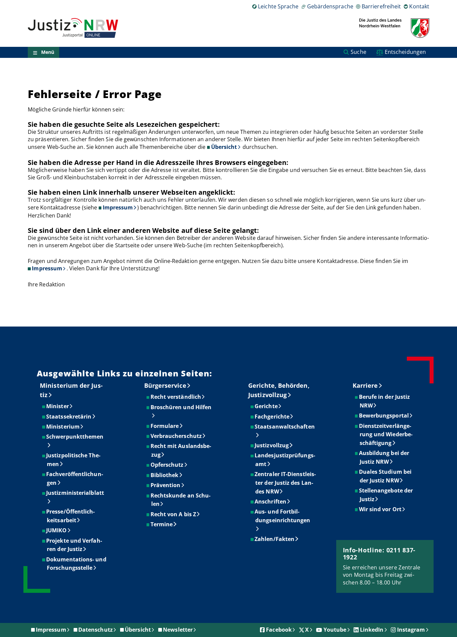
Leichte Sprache (278, 6)
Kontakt (419, 6)
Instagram (411, 629)
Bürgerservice (165, 385)
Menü (47, 52)
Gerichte (266, 406)
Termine (162, 524)
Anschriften (270, 501)
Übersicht (224, 147)
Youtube (335, 629)
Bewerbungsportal (384, 415)
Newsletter (178, 629)
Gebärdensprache (330, 6)
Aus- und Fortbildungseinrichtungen (282, 516)
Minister (58, 406)
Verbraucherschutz (176, 436)
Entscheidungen (405, 52)
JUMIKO (57, 530)
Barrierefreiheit (381, 6)
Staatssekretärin (69, 416)
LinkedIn (372, 629)
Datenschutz (95, 629)
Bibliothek (165, 475)
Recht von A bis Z (173, 514)
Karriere (365, 385)
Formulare (165, 426)
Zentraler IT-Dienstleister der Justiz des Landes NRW (285, 482)
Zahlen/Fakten (274, 539)
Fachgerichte (272, 416)
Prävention (166, 485)
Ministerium (63, 426)
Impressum (118, 207)
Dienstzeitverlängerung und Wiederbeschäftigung (386, 434)
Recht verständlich (176, 396)
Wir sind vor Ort (380, 509)
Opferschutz (167, 464)
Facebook (279, 629)
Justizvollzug (272, 445)
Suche (358, 52)
